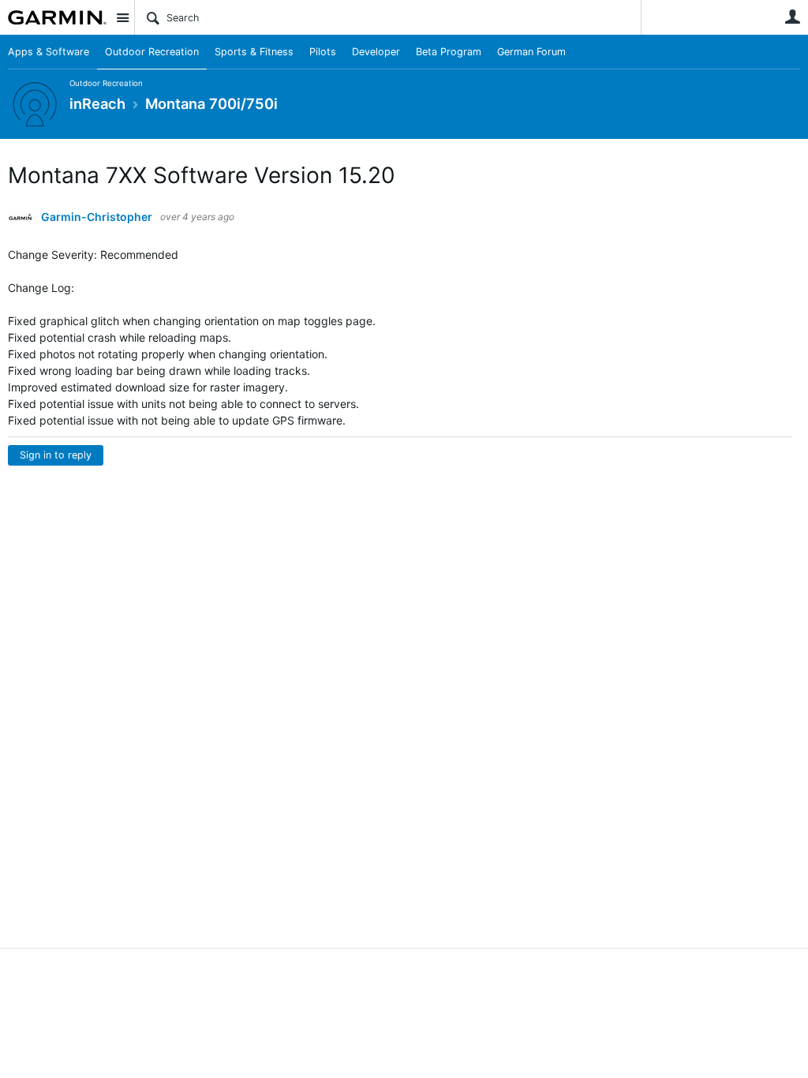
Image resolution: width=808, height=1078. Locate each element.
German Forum (531, 52)
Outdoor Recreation (152, 52)
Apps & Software (48, 52)
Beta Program (448, 52)
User (792, 16)
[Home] (57, 17)
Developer (376, 52)
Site (122, 17)
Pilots (322, 52)
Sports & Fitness (254, 52)
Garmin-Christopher (96, 217)
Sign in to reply (56, 455)
